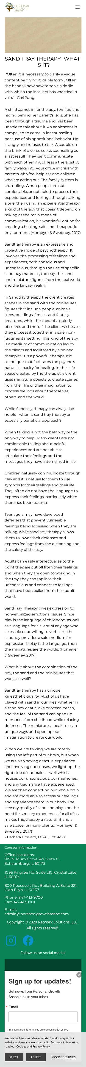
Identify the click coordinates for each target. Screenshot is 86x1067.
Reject (13, 1057)
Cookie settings (64, 1057)
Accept (36, 1057)
